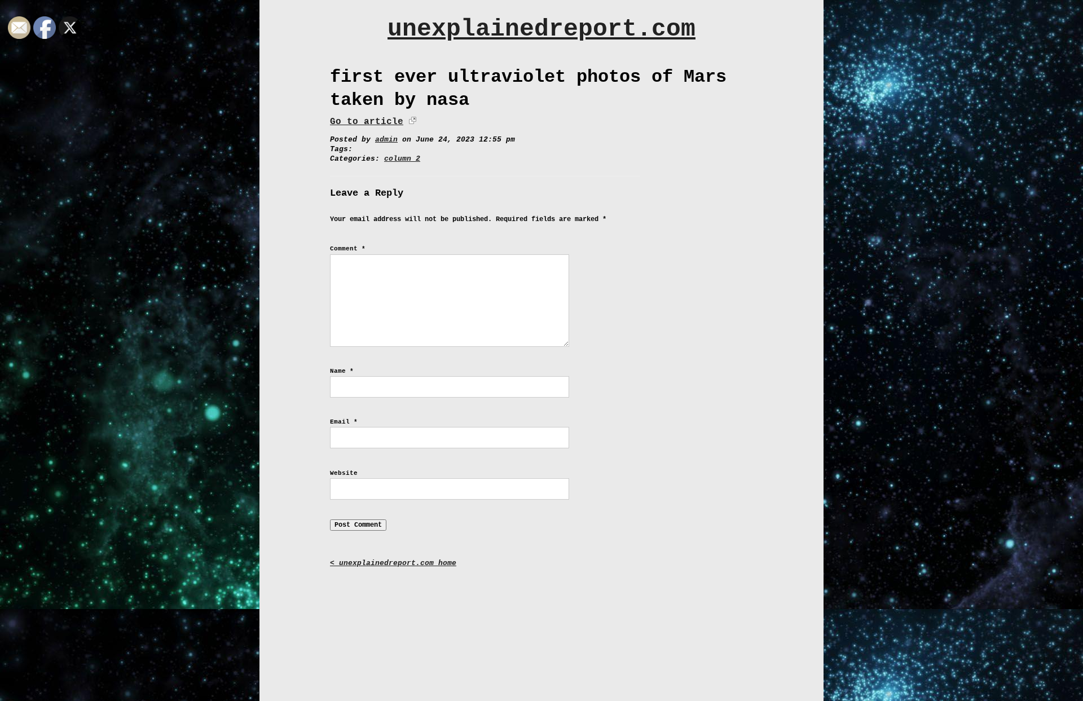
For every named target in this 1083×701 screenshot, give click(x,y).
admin (386, 139)
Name (342, 371)
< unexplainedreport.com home (393, 563)
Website (344, 473)
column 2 (402, 159)
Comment (348, 248)
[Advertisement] (541, 626)
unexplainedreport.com (541, 29)
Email (344, 421)
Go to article (366, 122)
